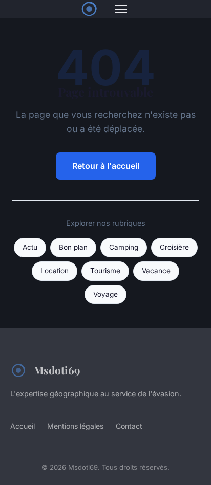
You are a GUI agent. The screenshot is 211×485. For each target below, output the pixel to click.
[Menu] (121, 9)
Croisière (174, 247)
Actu (30, 247)
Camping (123, 247)
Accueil (22, 426)
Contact (129, 426)
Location (54, 271)
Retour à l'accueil (105, 166)
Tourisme (105, 271)
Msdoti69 (57, 370)
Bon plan (73, 247)
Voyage (105, 294)
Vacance (156, 271)
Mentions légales (75, 426)
